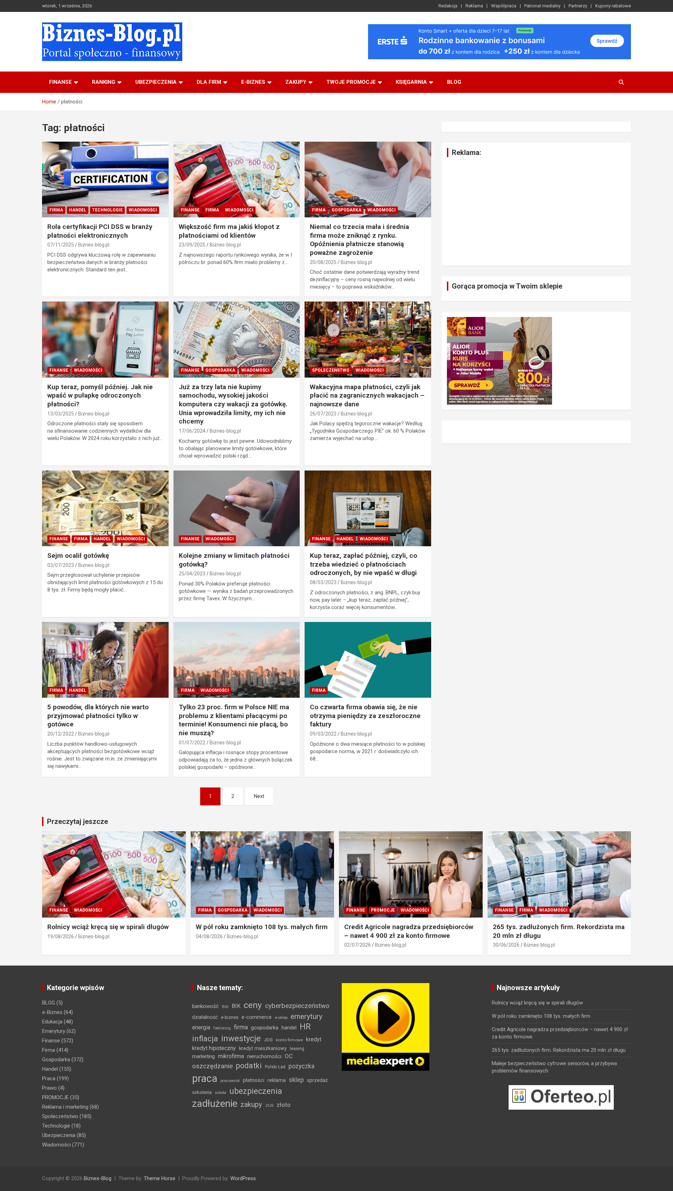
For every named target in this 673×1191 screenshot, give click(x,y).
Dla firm (209, 82)
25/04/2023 (192, 573)
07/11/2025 (60, 245)
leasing (297, 1048)
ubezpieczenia (255, 1091)
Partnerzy (578, 5)
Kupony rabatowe (613, 5)
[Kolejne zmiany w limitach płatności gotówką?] (236, 508)
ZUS (269, 1105)
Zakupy (295, 82)
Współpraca (503, 5)
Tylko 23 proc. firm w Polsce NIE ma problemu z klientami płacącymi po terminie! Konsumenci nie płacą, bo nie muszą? (234, 720)
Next (259, 796)
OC (289, 1056)
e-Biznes (52, 1012)
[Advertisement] (536, 211)
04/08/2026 (209, 936)
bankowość (205, 1006)
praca (204, 1078)
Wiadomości (143, 210)
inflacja (205, 1038)
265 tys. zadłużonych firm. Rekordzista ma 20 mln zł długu (559, 1050)
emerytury (306, 1016)
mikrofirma (231, 1056)
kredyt (313, 1039)
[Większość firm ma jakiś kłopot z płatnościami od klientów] (236, 179)
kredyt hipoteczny (214, 1048)
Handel (77, 210)
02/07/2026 (357, 945)
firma (241, 1027)
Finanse (60, 82)
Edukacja (52, 1022)
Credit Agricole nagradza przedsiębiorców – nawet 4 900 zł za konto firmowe (408, 931)
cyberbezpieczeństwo (297, 1006)
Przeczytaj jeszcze (77, 821)
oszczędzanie (212, 1066)
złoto (284, 1104)
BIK (236, 1006)
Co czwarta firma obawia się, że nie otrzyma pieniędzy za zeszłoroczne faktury (365, 715)
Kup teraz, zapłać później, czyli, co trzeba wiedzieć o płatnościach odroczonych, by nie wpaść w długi (363, 564)
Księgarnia (411, 82)
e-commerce (257, 1017)
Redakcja (448, 5)
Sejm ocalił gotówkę (78, 555)
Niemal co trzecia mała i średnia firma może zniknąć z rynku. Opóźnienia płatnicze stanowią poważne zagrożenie (359, 240)
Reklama (474, 5)
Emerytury (53, 1031)
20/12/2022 (60, 734)
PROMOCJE (383, 910)
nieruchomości (264, 1056)
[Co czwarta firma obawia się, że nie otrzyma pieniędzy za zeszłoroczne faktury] (367, 660)
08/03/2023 (323, 582)
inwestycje (241, 1038)
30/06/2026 (506, 945)
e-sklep (281, 1017)
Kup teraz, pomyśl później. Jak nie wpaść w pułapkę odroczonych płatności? (100, 395)
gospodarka (264, 1027)
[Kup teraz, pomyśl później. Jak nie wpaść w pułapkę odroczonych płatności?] (105, 340)
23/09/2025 (192, 245)
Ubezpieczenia (156, 82)
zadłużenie (214, 1103)
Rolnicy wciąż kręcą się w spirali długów (108, 927)
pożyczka (301, 1066)
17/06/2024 (192, 431)
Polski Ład (275, 1066)
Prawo (49, 1088)
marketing (203, 1056)
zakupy (251, 1104)
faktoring (222, 1028)
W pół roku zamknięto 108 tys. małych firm (262, 927)
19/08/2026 (60, 936)
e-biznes (253, 82)
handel (289, 1027)
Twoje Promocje (351, 82)
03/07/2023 (60, 565)
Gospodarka (346, 210)
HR (305, 1026)
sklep (296, 1079)
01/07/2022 (192, 742)
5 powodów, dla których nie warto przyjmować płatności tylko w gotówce (98, 715)
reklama (276, 1080)
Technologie (107, 210)
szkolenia (202, 1092)
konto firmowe (289, 1039)
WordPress (243, 1178)
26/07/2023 (323, 414)
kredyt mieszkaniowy (263, 1048)
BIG (225, 1006)
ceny (253, 1005)
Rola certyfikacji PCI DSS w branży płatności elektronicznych (99, 231)
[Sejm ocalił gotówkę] (105, 508)
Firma (56, 210)
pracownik (230, 1080)
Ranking (103, 82)
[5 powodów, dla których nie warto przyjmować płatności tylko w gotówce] (105, 660)
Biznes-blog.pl (93, 245)
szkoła (220, 1092)
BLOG (454, 82)
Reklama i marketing (65, 1107)
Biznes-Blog (97, 1178)
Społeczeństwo (330, 370)
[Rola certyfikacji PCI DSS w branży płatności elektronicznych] (105, 179)
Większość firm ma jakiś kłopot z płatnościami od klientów (229, 231)
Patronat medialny (542, 5)
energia (201, 1027)
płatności (253, 1080)
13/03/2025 (60, 414)
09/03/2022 (323, 734)
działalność (205, 1017)
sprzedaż (317, 1080)
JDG (268, 1039)
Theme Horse (159, 1178)
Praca (48, 1078)
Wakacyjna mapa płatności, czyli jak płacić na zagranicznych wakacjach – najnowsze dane (367, 395)
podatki (249, 1065)
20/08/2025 (323, 262)
